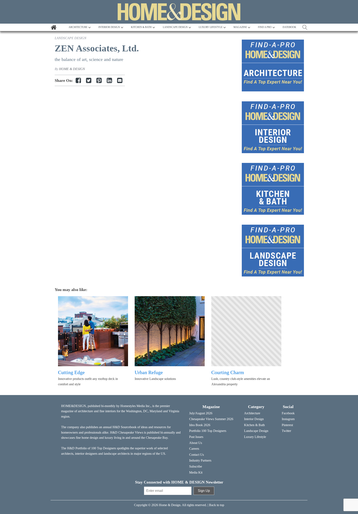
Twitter (286, 431)
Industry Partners (200, 460)
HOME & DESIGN (72, 69)
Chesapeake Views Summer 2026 (211, 419)
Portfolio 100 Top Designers (207, 431)
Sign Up (204, 490)
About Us (195, 443)
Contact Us (196, 454)
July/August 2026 (200, 413)
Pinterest (287, 425)
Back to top (216, 505)
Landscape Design (70, 38)
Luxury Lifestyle (255, 437)
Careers (194, 448)
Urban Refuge (149, 372)
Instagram (288, 419)
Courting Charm (227, 372)
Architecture (252, 413)
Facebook (288, 413)
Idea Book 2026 (199, 425)
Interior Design (254, 419)
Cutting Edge (71, 372)
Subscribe (195, 466)
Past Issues (196, 437)
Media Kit (195, 472)
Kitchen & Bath (254, 425)
